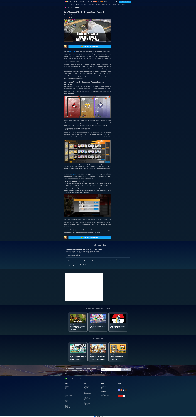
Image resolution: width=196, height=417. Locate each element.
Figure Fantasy (77, 7)
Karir (102, 387)
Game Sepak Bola (68, 407)
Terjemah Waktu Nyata (87, 393)
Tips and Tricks (119, 64)
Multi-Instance (86, 388)
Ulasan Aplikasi (83, 4)
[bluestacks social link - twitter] (126, 390)
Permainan (80, 1)
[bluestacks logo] (68, 2)
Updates (117, 38)
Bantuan (106, 1)
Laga (66, 396)
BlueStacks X (127, 66)
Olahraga (66, 405)
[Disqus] (83, 286)
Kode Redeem (114, 4)
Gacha (118, 66)
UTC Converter (86, 404)
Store (93, 1)
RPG (131, 64)
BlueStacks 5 (67, 386)
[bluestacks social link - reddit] (121, 390)
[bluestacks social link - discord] (119, 390)
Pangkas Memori (86, 398)
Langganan (126, 369)
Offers (99, 1)
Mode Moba (86, 387)
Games (77, 4)
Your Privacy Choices (99, 416)
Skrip (85, 399)
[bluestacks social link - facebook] (123, 390)
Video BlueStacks (121, 4)
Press (102, 388)
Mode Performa (86, 397)
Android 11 (67, 391)
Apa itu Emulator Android (105, 395)
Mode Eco (85, 392)
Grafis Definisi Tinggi (87, 402)
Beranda (72, 4)
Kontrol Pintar (86, 394)
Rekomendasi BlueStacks (100, 4)
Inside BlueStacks (90, 4)
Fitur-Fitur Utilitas (87, 403)
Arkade (66, 399)
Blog (86, 1)
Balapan (66, 401)
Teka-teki (66, 400)
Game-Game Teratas (68, 395)
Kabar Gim (108, 4)
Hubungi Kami (103, 386)
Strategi (66, 406)
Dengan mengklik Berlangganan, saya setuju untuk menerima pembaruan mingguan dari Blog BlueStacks (116, 372)
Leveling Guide (126, 64)
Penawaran (67, 388)
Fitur (75, 1)
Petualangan (67, 397)
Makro (85, 391)
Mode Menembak (87, 386)
